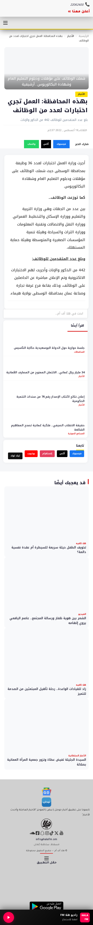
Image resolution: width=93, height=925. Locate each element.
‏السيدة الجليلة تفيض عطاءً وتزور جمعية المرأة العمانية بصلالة (46, 762)
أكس (46, 144)
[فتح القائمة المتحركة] (5, 23)
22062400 (76, 5)
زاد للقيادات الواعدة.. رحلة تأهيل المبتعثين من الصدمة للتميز (47, 691)
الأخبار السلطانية (77, 756)
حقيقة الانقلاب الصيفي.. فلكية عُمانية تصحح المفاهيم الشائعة (48, 427)
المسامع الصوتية (76, 433)
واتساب (31, 144)
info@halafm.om (46, 839)
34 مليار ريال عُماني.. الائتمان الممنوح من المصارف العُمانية (45, 372)
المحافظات (79, 352)
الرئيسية (84, 36)
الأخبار (70, 36)
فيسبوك (61, 144)
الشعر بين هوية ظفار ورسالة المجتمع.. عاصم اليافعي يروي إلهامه (48, 620)
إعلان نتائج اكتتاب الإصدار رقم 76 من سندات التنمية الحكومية (50, 399)
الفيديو (82, 614)
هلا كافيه (81, 543)
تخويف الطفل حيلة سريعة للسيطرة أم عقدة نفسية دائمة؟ (48, 550)
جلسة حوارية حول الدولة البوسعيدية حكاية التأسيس (49, 348)
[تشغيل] (8, 917)
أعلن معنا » (79, 12)
